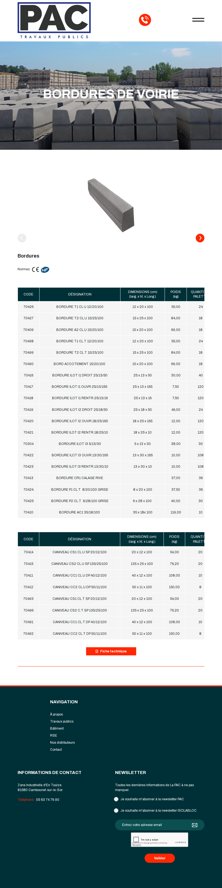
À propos (56, 714)
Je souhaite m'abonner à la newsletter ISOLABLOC (158, 810)
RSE (53, 735)
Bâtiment (57, 728)
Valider (159, 858)
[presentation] (22, 238)
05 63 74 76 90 (47, 800)
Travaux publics (61, 721)
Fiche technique (113, 651)
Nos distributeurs (62, 742)
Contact (56, 750)
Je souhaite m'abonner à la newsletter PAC (152, 799)
